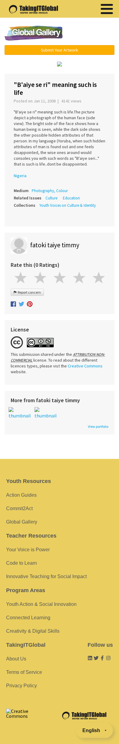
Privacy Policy (21, 685)
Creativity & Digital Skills (33, 631)
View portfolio (98, 426)
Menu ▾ (92, 33)
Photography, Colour (50, 190)
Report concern (28, 292)
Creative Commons (85, 366)
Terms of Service (24, 672)
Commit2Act (19, 508)
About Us (16, 658)
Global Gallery (34, 33)
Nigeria (20, 175)
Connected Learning (28, 617)
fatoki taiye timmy (54, 245)
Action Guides (21, 495)
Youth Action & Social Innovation (41, 604)
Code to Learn (21, 563)
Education (71, 198)
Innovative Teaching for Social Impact (46, 576)
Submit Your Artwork (59, 50)
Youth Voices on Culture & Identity (67, 205)
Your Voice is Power (28, 549)
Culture (51, 198)
